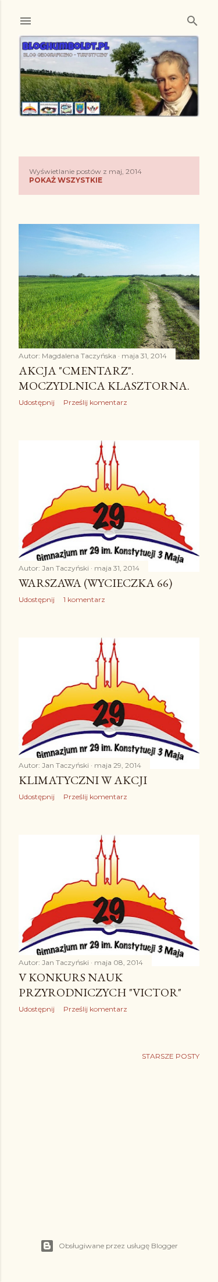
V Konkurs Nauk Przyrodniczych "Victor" (100, 985)
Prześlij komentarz (95, 402)
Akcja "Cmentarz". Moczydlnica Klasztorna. (104, 378)
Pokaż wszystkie (65, 180)
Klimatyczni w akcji (83, 780)
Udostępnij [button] (37, 402)
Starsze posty (170, 1056)
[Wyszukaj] (192, 18)
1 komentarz (84, 599)
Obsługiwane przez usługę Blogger (118, 1245)
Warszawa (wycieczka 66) (95, 582)
